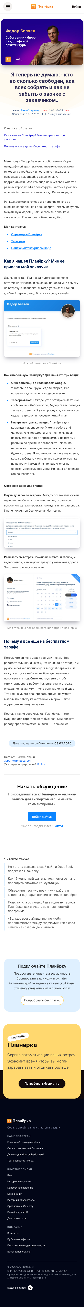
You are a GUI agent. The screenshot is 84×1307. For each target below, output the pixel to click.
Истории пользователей (21, 1199)
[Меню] (7, 6)
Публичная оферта (18, 1239)
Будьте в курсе (16, 1287)
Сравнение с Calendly (20, 1206)
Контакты (13, 1233)
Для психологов (17, 1218)
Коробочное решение (20, 1187)
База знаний (14, 1193)
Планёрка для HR (17, 1212)
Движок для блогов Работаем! (25, 1154)
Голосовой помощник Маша (24, 1142)
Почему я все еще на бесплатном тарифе (32, 146)
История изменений (19, 1181)
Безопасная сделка (19, 1251)
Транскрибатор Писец (20, 1160)
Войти (76, 6)
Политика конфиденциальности (26, 1245)
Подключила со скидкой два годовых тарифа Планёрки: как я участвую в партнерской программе (41, 906)
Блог (10, 1175)
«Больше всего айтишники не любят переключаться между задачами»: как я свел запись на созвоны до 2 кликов (41, 923)
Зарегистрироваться (17, 760)
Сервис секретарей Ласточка (25, 1148)
